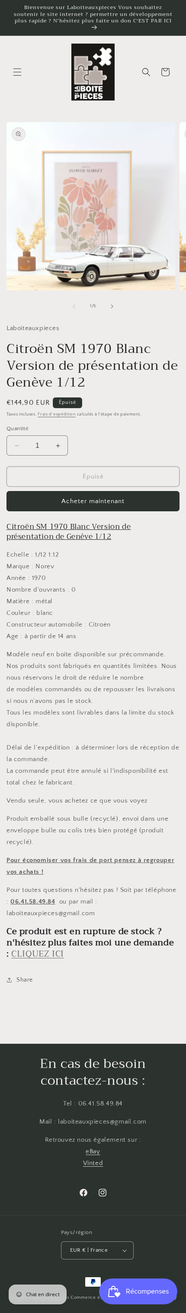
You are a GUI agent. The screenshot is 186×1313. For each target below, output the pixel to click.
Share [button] (24, 979)
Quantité (17, 428)
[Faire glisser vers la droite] (112, 306)
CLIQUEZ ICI (37, 953)
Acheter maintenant (93, 501)
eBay (93, 1151)
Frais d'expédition (57, 414)
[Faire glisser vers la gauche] (73, 306)
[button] (17, 72)
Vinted (93, 1163)
